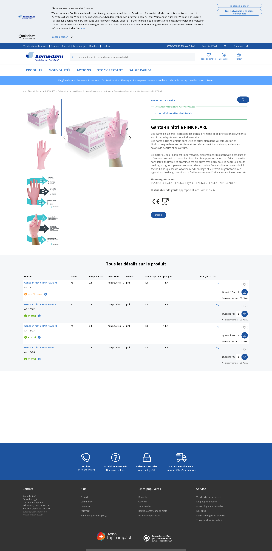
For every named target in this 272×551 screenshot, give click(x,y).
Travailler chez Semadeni (209, 520)
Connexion (238, 45)
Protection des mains (124, 91)
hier (82, 28)
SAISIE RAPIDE (140, 70)
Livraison (85, 506)
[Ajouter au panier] (244, 292)
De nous (55, 45)
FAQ (193, 45)
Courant (66, 45)
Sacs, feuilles (144, 506)
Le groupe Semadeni (206, 501)
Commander (87, 501)
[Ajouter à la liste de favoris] (244, 284)
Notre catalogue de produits (210, 515)
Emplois (106, 45)
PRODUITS (34, 70)
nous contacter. (206, 80)
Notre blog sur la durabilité (209, 506)
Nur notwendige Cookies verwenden (239, 12)
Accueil (39, 91)
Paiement (85, 510)
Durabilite (94, 45)
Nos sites (201, 510)
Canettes (142, 501)
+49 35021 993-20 (85, 469)
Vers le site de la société (35, 45)
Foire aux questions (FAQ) (94, 515)
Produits (85, 497)
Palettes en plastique (149, 515)
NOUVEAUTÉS (59, 70)
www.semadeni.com (33, 514)
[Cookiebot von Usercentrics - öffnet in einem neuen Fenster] (26, 36)
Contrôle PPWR (210, 45)
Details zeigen (59, 36)
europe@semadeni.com (35, 511)
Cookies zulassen (239, 5)
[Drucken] (243, 99)
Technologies (80, 45)
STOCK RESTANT (110, 70)
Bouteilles (143, 497)
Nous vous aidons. (115, 469)
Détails (158, 214)
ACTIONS (84, 70)
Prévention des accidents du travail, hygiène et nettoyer (84, 91)
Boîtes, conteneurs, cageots (152, 510)
